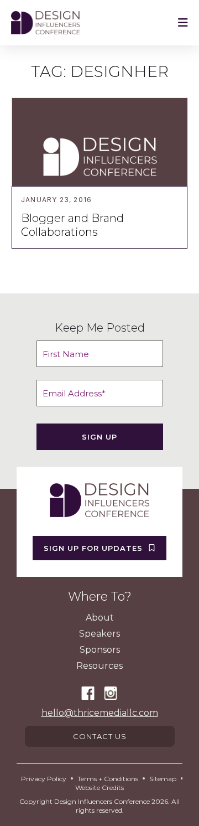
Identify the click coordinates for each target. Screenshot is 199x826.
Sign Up (99, 436)
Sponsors (100, 649)
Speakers (99, 633)
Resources (99, 665)
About (100, 617)
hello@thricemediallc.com (99, 713)
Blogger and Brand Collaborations (72, 225)
